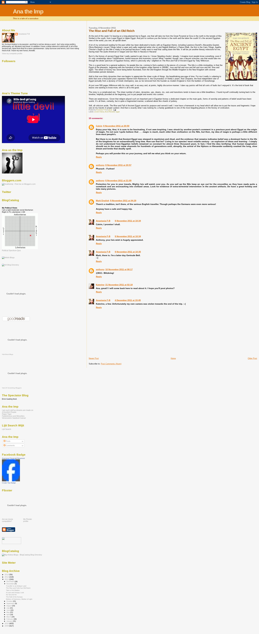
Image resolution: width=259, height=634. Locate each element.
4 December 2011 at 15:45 (128, 300)
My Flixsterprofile (27, 520)
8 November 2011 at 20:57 (118, 165)
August (9, 606)
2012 (7, 577)
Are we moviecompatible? (7, 520)
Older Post (252, 358)
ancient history (99, 112)
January (9, 621)
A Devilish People (9, 412)
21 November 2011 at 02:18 (119, 284)
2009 (7, 626)
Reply (99, 157)
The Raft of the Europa (14, 597)
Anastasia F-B (103, 221)
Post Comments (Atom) (111, 364)
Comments (10, 446)
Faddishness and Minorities (13, 416)
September (10, 603)
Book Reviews (110, 112)
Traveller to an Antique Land (16, 586)
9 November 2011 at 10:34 (128, 221)
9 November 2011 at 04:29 (123, 200)
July (8, 608)
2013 (7, 574)
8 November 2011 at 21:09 (118, 180)
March (9, 617)
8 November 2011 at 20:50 (116, 126)
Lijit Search (6, 429)
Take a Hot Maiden (13, 590)
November (10, 584)
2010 (7, 623)
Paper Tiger (7, 414)
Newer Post (94, 358)
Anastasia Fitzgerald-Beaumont (13, 458)
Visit (7, 354)
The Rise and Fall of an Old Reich (18, 588)
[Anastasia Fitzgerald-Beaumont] (11, 481)
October (9, 601)
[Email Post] (114, 110)
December (10, 581)
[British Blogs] (8, 258)
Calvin (99, 126)
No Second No (11, 595)
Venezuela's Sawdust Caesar (14, 418)
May (8, 612)
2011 (7, 579)
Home (173, 358)
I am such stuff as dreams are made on (17, 410)
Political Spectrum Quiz (11, 250)
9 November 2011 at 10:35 (128, 252)
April (8, 614)
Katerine (100, 284)
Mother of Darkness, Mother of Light (19, 599)
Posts (7, 441)
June (8, 610)
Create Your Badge (9, 483)
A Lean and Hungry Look (15, 592)
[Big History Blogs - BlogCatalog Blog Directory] (22, 555)
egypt (118, 112)
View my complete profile (12, 54)
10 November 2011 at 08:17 (119, 269)
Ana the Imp (28, 11)
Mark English (102, 200)
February (10, 619)
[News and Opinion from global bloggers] (11, 543)
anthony (100, 165)
